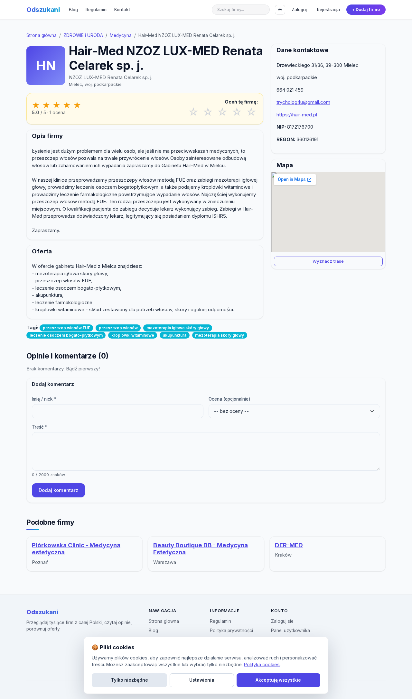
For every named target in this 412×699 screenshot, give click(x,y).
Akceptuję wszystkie (278, 680)
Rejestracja (328, 9)
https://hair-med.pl (296, 115)
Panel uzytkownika (290, 630)
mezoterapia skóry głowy (219, 335)
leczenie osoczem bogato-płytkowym (66, 335)
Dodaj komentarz (58, 490)
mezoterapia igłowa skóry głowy (177, 327)
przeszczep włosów (118, 327)
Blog (73, 9)
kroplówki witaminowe (132, 335)
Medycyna (121, 35)
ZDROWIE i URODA (83, 35)
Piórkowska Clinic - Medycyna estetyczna (76, 548)
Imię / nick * (44, 399)
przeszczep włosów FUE (66, 327)
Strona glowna (164, 621)
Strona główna (41, 35)
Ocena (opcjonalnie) (229, 399)
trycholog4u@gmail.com (303, 102)
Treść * (39, 427)
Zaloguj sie (282, 621)
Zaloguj (299, 9)
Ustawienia (201, 680)
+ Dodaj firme (366, 9)
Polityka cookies (262, 664)
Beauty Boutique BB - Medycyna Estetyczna (200, 548)
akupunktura (174, 335)
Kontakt (122, 9)
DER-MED (289, 545)
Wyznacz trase (328, 261)
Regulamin (96, 9)
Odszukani (43, 10)
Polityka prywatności (231, 630)
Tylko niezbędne (129, 680)
